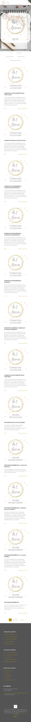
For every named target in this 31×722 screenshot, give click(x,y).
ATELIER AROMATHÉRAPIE (11, 602)
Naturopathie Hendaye (12, 634)
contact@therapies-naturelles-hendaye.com (15, 693)
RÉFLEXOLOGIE (21, 56)
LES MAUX (18, 53)
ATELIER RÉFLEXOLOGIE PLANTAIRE (14, 422)
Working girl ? (9, 675)
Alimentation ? (9, 671)
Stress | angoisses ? (11, 680)
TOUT (11, 53)
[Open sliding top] (29, 2)
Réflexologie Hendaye (11, 637)
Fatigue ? (8, 673)
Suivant (22, 620)
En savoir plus (23, 108)
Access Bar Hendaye (11, 639)
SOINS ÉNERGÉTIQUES (15, 60)
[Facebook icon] (13, 716)
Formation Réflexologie (12, 655)
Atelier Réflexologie (11, 662)
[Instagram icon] (17, 716)
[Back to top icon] (15, 706)
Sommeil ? (8, 677)
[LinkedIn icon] (15, 716)
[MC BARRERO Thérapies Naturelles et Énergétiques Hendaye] (6, 2)
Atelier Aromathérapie (11, 659)
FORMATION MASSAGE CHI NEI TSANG (15, 140)
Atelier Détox (9, 657)
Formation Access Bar (11, 652)
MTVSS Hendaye (10, 641)
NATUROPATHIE (10, 56)
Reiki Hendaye (9, 643)
